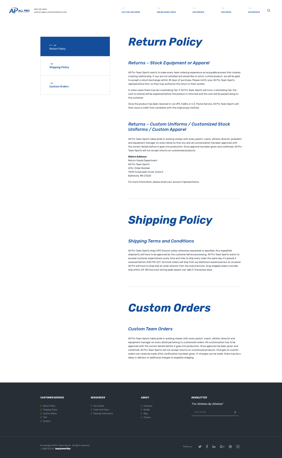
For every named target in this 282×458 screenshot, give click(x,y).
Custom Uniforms (130, 12)
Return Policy (49, 406)
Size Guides (98, 406)
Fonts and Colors (101, 409)
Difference (198, 12)
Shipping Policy (50, 409)
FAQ (45, 417)
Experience (254, 12)
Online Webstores (166, 12)
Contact (46, 421)
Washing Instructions (103, 413)
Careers (147, 417)
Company (147, 406)
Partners (226, 12)
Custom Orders (50, 413)
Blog (145, 413)
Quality (146, 409)
